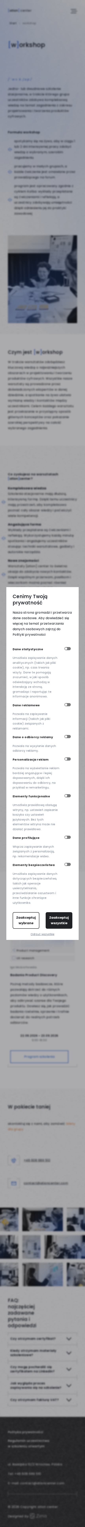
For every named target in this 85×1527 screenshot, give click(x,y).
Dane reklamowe (26, 705)
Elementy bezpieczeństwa (34, 865)
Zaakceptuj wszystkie (59, 920)
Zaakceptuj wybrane (26, 920)
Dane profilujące (26, 838)
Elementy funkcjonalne (31, 796)
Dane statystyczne (28, 649)
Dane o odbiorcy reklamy (33, 737)
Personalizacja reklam (30, 760)
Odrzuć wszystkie (42, 934)
